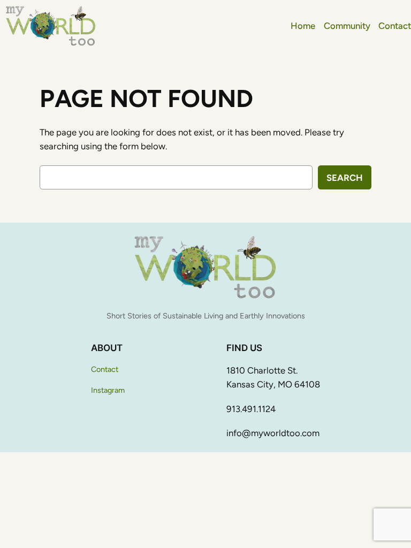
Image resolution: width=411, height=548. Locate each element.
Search (344, 177)
